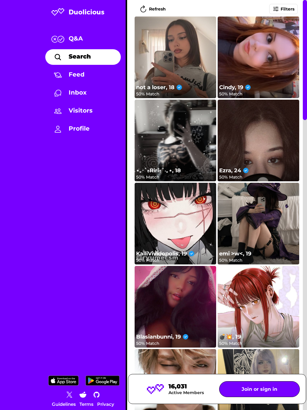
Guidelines (64, 404)
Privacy (105, 404)
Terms (86, 404)
